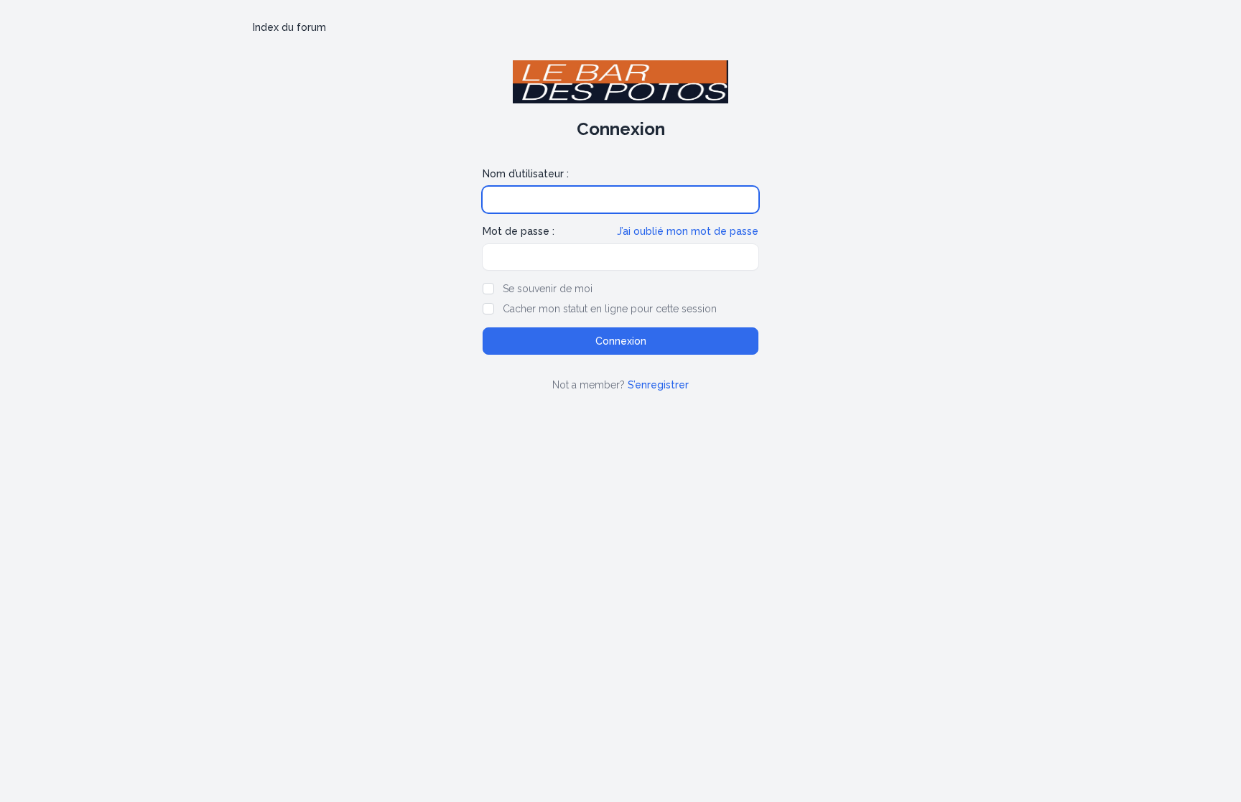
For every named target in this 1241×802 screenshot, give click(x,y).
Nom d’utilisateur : (526, 173)
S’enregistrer (658, 385)
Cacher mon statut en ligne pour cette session (610, 308)
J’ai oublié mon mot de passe (687, 231)
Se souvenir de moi (547, 288)
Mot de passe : (518, 231)
